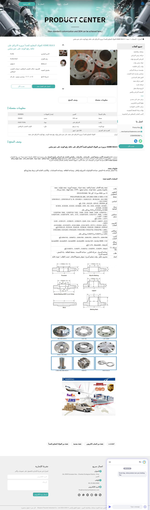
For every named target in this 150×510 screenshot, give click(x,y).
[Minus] (110, 462)
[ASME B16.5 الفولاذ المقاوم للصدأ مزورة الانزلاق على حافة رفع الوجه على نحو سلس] (93, 67)
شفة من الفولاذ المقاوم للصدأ (58, 444)
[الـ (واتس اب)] (140, 141)
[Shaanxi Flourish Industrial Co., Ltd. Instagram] (91, 495)
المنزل (65, 4)
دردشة (25, 4)
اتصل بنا (41, 4)
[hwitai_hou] (79, 495)
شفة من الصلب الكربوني (95, 444)
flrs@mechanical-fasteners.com (128, 131)
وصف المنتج (72, 100)
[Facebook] (95, 495)
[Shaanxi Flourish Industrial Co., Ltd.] (143, 4)
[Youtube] (87, 495)
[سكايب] (136, 141)
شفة (127, 39)
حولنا (59, 4)
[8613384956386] (83, 495)
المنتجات (51, 4)
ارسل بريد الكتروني (40, 494)
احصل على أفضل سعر (43, 86)
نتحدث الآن (131, 146)
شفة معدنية (77, 444)
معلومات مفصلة (101, 100)
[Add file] (145, 507)
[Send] (109, 507)
